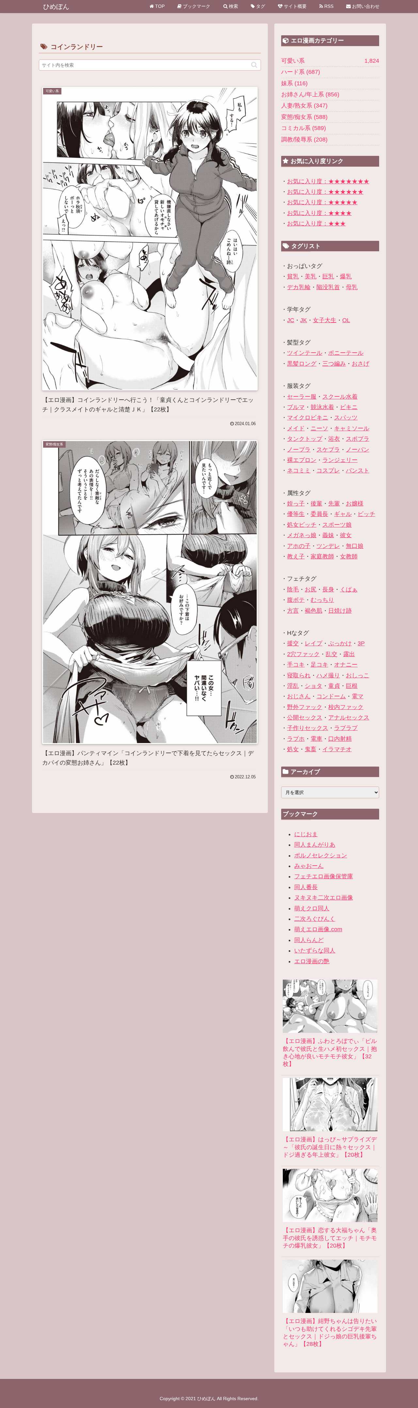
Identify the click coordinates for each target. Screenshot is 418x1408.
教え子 (296, 556)
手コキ (296, 664)
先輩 (334, 503)
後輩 (316, 503)
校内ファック (345, 707)
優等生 (296, 514)
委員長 (319, 514)
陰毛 (293, 589)
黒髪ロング (301, 363)
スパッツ (346, 417)
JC (290, 320)
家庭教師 (322, 556)
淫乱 (293, 686)
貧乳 (293, 276)
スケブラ (328, 449)
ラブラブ (346, 728)
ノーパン (357, 449)
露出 (349, 654)
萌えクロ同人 (312, 908)
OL (346, 320)
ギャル (343, 514)
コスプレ (328, 470)
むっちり (322, 600)
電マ (357, 696)
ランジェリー (340, 460)
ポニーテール (345, 353)
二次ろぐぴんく (314, 919)
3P (361, 643)
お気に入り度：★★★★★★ (325, 192)
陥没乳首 (328, 287)
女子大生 (324, 320)
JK (303, 320)
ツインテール (304, 353)
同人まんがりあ (314, 844)
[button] (254, 65)
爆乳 (346, 276)
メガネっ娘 (301, 535)
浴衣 (334, 439)
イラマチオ (337, 749)
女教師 (349, 556)
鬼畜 (310, 749)
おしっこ (357, 675)
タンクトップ (304, 439)
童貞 (334, 686)
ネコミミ (299, 470)
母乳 (352, 287)
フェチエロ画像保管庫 (323, 876)
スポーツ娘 (337, 525)
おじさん (299, 696)
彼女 (346, 535)
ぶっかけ (340, 643)
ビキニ (349, 407)
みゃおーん (309, 866)
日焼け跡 (340, 610)
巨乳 (328, 276)
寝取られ (299, 675)
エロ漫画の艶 (312, 961)
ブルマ (296, 407)
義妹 (328, 535)
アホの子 (299, 546)
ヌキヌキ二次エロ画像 (323, 897)
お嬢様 (354, 503)
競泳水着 (322, 407)
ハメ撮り (328, 675)
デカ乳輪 (299, 287)
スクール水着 (340, 396)
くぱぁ (349, 589)
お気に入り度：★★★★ (319, 213)
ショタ (313, 686)
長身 (328, 589)
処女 (293, 749)
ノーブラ (299, 449)
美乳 (310, 276)
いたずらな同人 (314, 950)
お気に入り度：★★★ (316, 223)
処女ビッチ (301, 525)
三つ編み (334, 363)
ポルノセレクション (320, 855)
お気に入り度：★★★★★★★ (328, 181)
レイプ (313, 643)
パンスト (357, 470)
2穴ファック (303, 654)
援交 (293, 643)
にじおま (306, 834)
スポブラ (357, 439)
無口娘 (354, 546)
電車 (316, 739)
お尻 (310, 589)
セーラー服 (301, 396)
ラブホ (296, 739)
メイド (296, 428)
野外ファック (304, 707)
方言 (293, 610)
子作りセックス (307, 728)
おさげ (360, 363)
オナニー (346, 664)
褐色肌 (313, 610)
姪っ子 (296, 503)
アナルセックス (348, 717)
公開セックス (304, 717)
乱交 (331, 654)
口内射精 (340, 739)
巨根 (352, 686)
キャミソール (351, 428)
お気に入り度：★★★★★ (322, 202)
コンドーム (331, 696)
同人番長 (306, 887)
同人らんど (309, 940)
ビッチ (366, 514)
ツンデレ (328, 546)
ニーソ (319, 428)
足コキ (319, 664)
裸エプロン (301, 460)
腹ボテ (296, 600)
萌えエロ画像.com (318, 929)
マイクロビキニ (307, 417)
